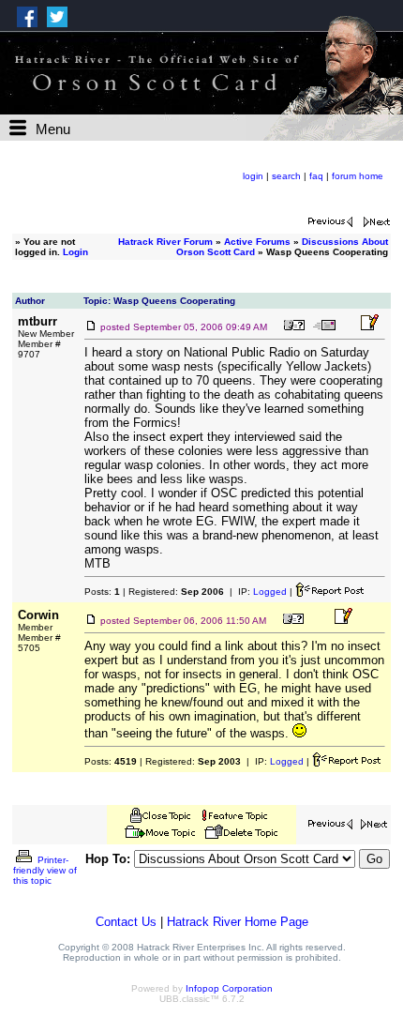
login (253, 176)
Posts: (102, 591)
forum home (357, 176)
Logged (270, 591)
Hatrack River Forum (165, 241)
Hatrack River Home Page (237, 922)
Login (75, 252)
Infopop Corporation (229, 988)
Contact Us (126, 922)
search (286, 176)
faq (316, 176)
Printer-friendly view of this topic (45, 870)
